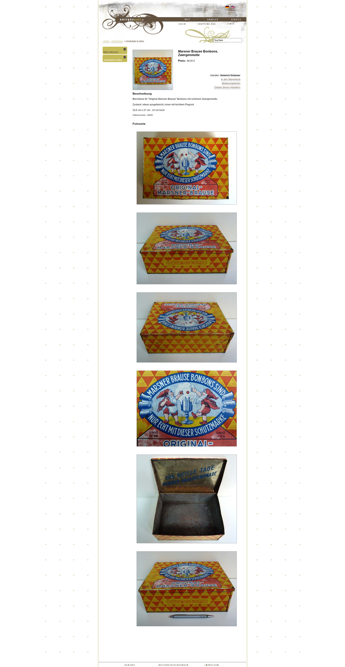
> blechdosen (116, 41)
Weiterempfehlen (231, 83)
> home (105, 41)
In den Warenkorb (230, 79)
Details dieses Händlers (227, 87)
